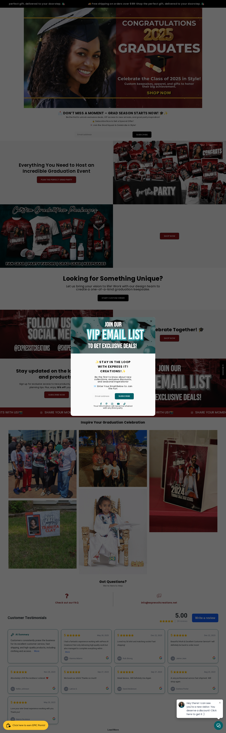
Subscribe (124, 396)
